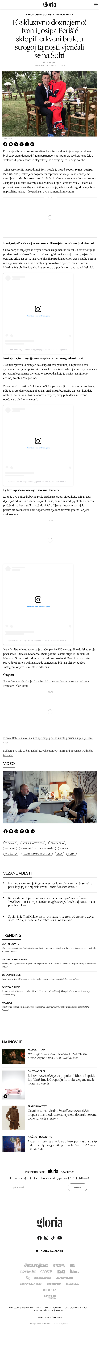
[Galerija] (49, 104)
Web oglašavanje (53, 1307)
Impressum (14, 1307)
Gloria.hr (51, 62)
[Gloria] (49, 4)
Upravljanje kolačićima (50, 1317)
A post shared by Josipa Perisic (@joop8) (25, 350)
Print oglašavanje (43, 1310)
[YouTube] (59, 1237)
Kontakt (60, 1310)
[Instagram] (46, 1238)
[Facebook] (39, 1238)
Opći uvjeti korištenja (76, 1307)
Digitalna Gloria (52, 1251)
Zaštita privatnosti (31, 1307)
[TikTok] (53, 1238)
